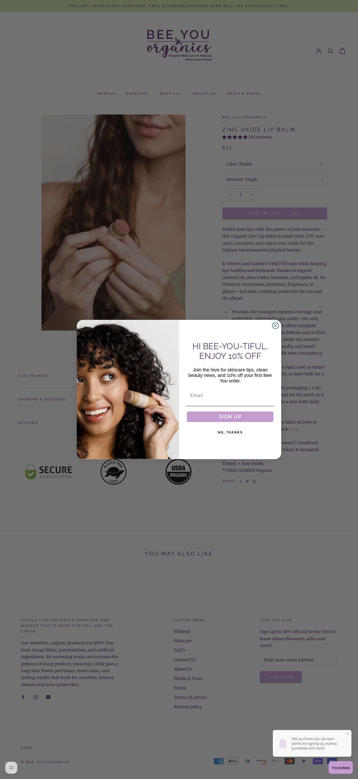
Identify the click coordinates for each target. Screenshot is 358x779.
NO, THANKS (230, 432)
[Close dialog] (275, 325)
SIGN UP (230, 416)
